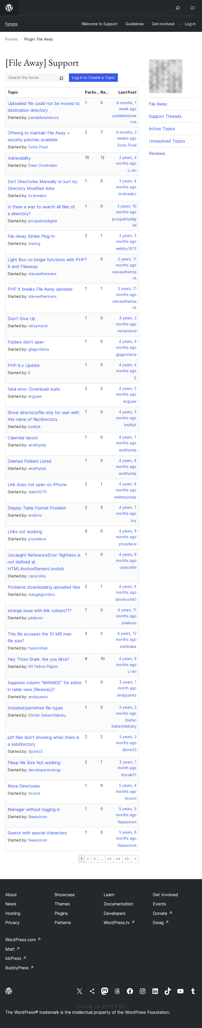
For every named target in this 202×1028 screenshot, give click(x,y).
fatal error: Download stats (34, 389)
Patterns (62, 922)
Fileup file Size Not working (34, 762)
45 (127, 859)
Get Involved (165, 894)
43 (109, 859)
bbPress (16, 958)
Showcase (64, 894)
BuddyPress (19, 967)
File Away (158, 104)
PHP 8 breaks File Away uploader (40, 289)
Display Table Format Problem (37, 508)
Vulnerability (19, 158)
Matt (12, 949)
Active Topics (162, 128)
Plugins (61, 913)
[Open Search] (177, 8)
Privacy (12, 922)
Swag (161, 922)
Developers (114, 913)
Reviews (157, 153)
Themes (62, 903)
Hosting (12, 913)
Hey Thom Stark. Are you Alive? (38, 659)
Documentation (118, 903)
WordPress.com (23, 939)
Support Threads (165, 116)
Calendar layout (23, 437)
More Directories (24, 786)
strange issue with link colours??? (40, 610)
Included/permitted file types (35, 707)
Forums (11, 24)
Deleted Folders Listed (30, 461)
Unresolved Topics (167, 141)
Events (159, 903)
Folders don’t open (26, 342)
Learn (109, 894)
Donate (163, 913)
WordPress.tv (119, 922)
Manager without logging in (34, 809)
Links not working (25, 531)
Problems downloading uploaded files (44, 587)
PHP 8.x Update (24, 365)
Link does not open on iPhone (37, 484)
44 (118, 859)
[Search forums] (61, 77)
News (10, 903)
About (11, 894)
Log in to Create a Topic (93, 77)
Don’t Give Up (21, 318)
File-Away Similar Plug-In (31, 236)
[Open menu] (193, 8)
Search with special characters (37, 832)
